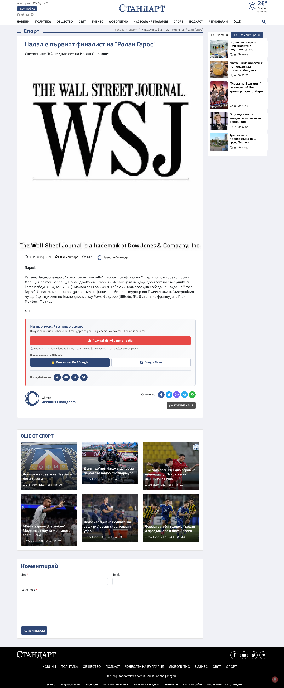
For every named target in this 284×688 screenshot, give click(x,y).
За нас (51, 685)
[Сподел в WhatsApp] (192, 394)
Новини (119, 30)
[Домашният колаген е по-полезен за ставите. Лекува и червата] (219, 70)
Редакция (91, 685)
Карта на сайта (192, 685)
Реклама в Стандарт (146, 685)
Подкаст (112, 666)
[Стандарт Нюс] (36, 658)
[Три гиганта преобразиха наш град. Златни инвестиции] (219, 142)
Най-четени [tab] (219, 35)
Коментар (29, 589)
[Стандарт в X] (84, 377)
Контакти (171, 685)
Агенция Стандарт (116, 257)
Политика (69, 666)
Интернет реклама (115, 685)
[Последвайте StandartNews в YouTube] (27, 14)
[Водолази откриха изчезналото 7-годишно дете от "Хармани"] (219, 49)
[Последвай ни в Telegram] (263, 655)
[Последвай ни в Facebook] (234, 655)
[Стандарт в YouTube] (66, 377)
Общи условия (70, 685)
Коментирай (183, 405)
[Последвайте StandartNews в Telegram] (32, 14)
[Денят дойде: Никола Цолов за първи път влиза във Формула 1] (110, 463)
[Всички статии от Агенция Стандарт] (32, 398)
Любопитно (179, 666)
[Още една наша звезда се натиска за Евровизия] (219, 121)
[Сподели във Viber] (176, 394)
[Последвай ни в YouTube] (244, 655)
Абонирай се (27, 9)
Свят (217, 666)
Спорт (133, 30)
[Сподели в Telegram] (184, 394)
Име (24, 574)
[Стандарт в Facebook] (57, 377)
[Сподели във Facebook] (161, 394)
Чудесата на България (144, 666)
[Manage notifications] (275, 679)
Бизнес (201, 666)
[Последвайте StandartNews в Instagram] (22, 14)
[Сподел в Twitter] (169, 394)
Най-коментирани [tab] (247, 35)
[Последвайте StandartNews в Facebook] (18, 14)
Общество (92, 666)
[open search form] (263, 21)
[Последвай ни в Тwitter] (254, 655)
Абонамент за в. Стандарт (224, 685)
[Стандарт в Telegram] (75, 377)
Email (116, 574)
